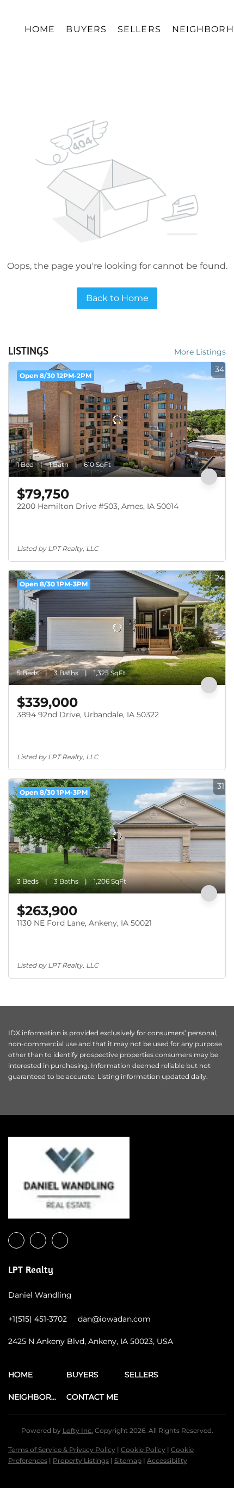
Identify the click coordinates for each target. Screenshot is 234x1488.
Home (39, 29)
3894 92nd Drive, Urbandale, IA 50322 (88, 714)
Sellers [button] (139, 29)
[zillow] (60, 1240)
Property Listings (81, 1460)
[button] (37, 1375)
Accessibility (167, 1460)
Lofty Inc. (78, 1430)
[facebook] (16, 1240)
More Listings (200, 352)
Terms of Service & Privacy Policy (61, 1449)
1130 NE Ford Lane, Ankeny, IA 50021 (84, 923)
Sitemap (127, 1460)
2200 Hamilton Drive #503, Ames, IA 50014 (97, 506)
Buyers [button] (86, 29)
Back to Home (117, 298)
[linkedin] (38, 1240)
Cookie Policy (143, 1449)
